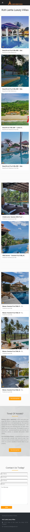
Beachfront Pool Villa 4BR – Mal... (12, 50)
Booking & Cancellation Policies (9, 515)
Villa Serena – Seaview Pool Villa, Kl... (13, 255)
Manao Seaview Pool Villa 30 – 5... (12, 351)
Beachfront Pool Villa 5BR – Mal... (12, 89)
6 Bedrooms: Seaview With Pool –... (13, 217)
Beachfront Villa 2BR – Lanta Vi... (12, 127)
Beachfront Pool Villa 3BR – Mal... (12, 166)
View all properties (15, 398)
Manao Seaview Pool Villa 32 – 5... (12, 390)
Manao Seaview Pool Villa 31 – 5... (12, 306)
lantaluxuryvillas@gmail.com (11, 526)
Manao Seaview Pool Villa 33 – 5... (12, 313)
